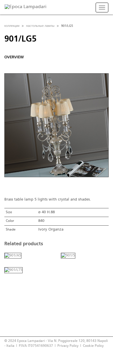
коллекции (11, 26)
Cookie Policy (93, 346)
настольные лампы (40, 26)
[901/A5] (12, 255)
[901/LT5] (13, 270)
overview (14, 57)
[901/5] (68, 255)
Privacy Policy (68, 346)
